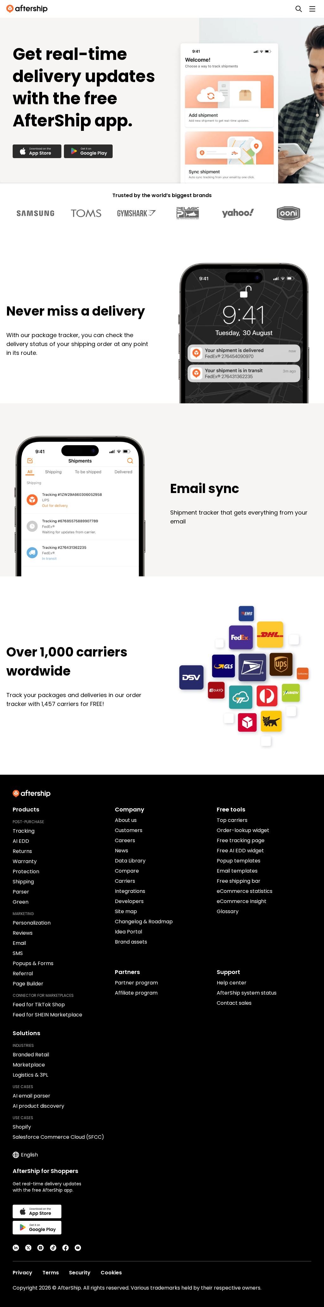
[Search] (299, 9)
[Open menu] (312, 8)
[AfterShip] (28, 9)
